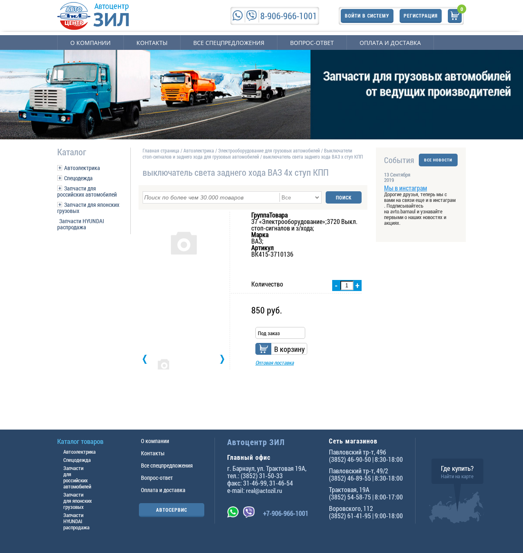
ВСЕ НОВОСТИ (438, 160)
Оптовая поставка (274, 362)
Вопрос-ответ (312, 43)
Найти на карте (457, 476)
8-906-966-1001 (288, 16)
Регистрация (421, 15)
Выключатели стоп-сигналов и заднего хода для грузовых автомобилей (247, 153)
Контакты (152, 43)
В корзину (289, 349)
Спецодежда (78, 178)
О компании (90, 43)
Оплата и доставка (390, 43)
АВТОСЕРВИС (171, 509)
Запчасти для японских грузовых (88, 208)
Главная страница (161, 150)
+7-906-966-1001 (285, 513)
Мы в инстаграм (405, 188)
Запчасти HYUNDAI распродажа (80, 224)
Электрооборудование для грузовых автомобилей (269, 150)
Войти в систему (367, 15)
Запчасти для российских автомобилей (87, 191)
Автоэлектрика (82, 168)
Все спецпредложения (228, 43)
